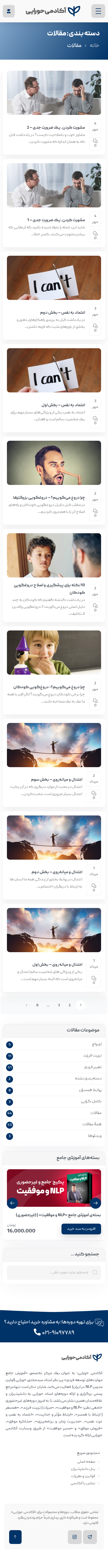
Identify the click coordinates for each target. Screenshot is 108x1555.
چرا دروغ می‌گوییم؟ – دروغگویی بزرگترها (49, 498)
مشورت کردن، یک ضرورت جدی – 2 (56, 128)
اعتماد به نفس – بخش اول (63, 405)
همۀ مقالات (92, 1124)
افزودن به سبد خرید (81, 1229)
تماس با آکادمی (83, 1483)
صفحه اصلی (86, 1462)
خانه (95, 46)
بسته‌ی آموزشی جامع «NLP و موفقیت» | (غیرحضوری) (58, 1215)
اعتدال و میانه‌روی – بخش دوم (57, 872)
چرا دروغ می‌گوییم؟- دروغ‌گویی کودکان (49, 687)
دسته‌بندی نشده (88, 1079)
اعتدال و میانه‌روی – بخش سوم (56, 780)
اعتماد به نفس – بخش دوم (62, 313)
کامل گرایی (91, 1102)
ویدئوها (95, 1136)
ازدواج (97, 1044)
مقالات (96, 1113)
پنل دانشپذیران (83, 1469)
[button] (12, 1203)
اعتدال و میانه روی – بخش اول (57, 965)
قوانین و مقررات (83, 1476)
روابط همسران (90, 1090)
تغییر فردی (93, 1067)
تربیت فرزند (92, 1056)
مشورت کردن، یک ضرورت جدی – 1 (56, 220)
